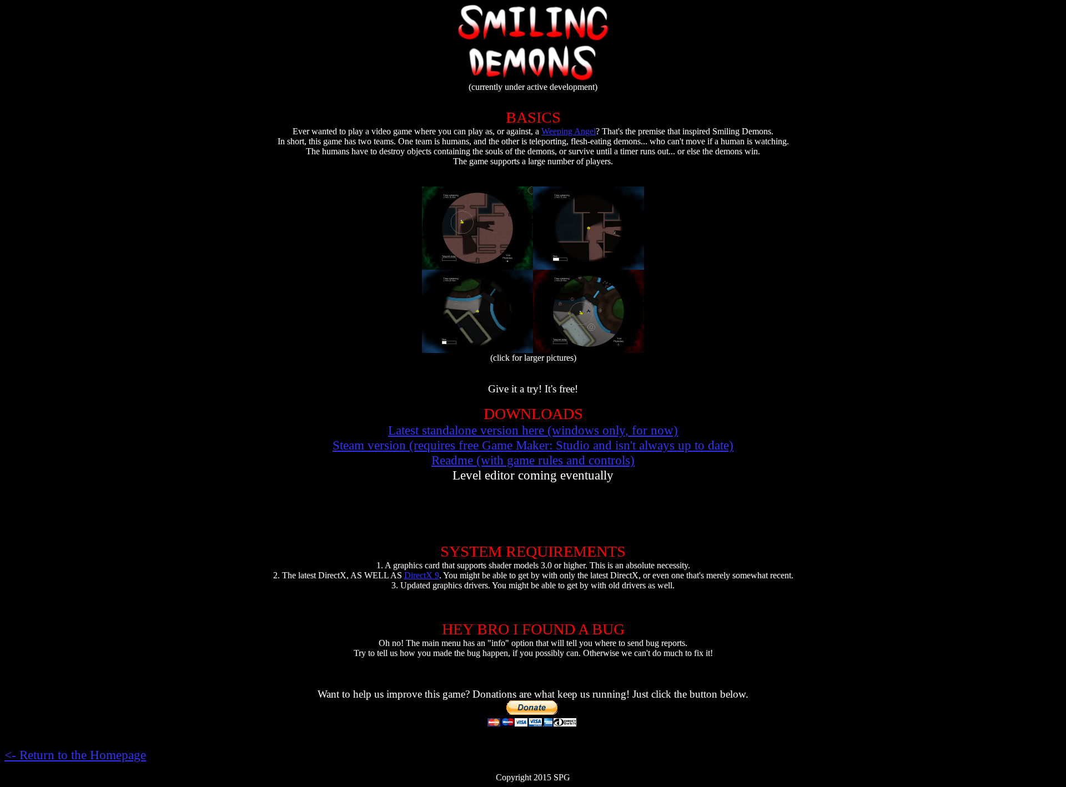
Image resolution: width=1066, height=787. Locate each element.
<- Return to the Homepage (75, 755)
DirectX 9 (421, 575)
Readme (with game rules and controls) (533, 460)
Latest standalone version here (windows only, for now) (533, 430)
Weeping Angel (568, 131)
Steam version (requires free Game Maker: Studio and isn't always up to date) (533, 445)
